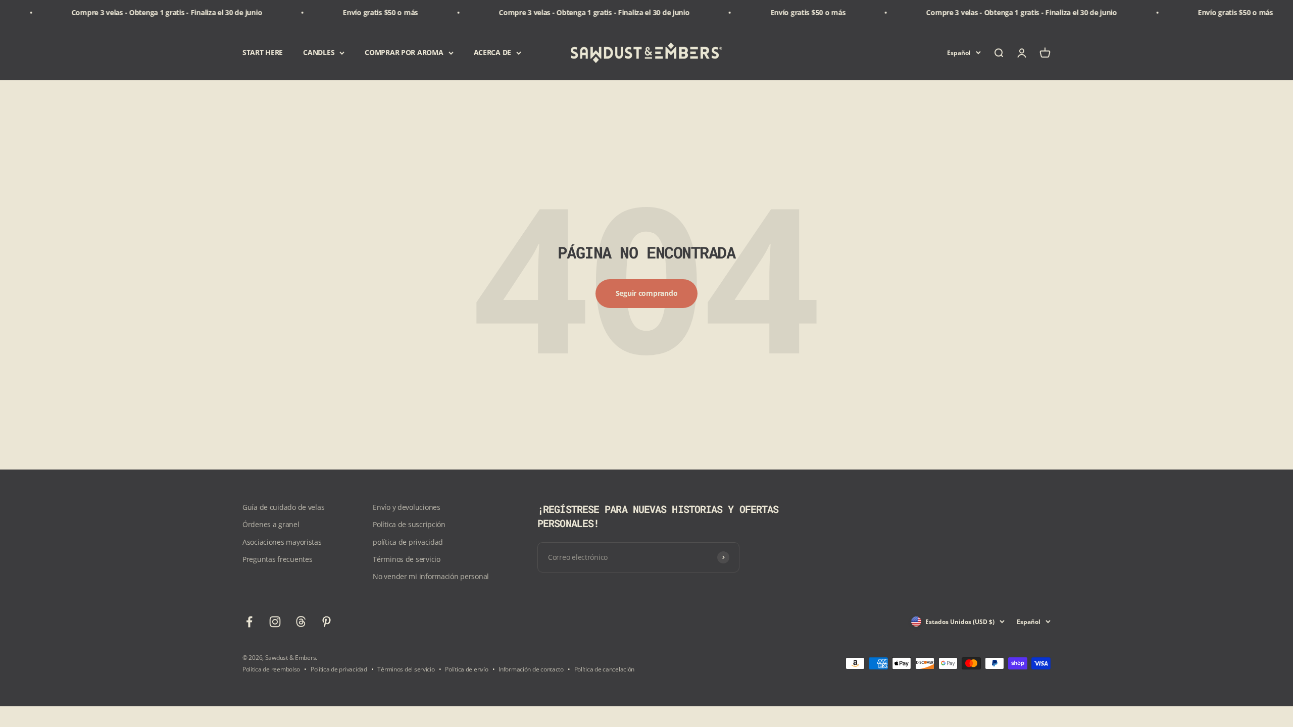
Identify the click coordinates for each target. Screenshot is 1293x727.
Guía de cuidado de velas (283, 507)
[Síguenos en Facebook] (249, 622)
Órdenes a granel (271, 524)
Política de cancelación (604, 669)
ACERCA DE (492, 53)
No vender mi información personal (431, 576)
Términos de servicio (406, 559)
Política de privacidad (339, 669)
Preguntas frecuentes (277, 559)
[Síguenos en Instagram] (275, 622)
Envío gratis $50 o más (357, 12)
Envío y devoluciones (406, 507)
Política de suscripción (409, 524)
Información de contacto (531, 669)
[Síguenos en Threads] (301, 622)
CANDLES (318, 53)
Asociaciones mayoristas (282, 542)
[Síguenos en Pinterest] (326, 622)
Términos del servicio (405, 669)
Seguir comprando (647, 293)
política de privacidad (408, 542)
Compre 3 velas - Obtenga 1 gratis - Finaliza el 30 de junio (143, 12)
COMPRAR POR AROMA (404, 53)
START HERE (262, 53)
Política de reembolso (271, 669)
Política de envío (466, 669)
